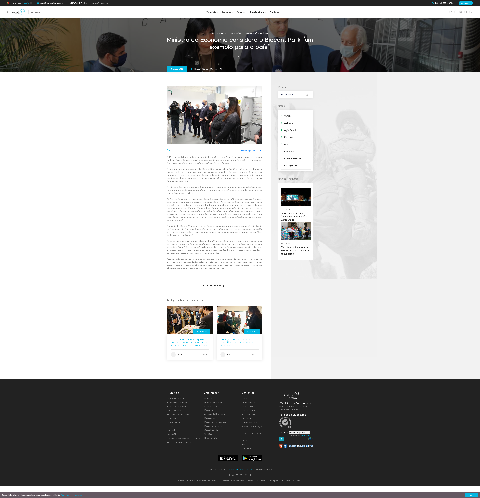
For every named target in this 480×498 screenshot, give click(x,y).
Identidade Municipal (214, 414)
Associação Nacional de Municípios (262, 481)
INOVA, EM (254, 448)
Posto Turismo (255, 406)
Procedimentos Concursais (96, 3)
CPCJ (251, 440)
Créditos (208, 434)
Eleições (170, 426)
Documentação (174, 410)
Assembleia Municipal (178, 402)
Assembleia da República (233, 481)
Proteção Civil (291, 166)
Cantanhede (15, 3)
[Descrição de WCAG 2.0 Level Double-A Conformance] (296, 445)
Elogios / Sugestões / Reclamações (183, 438)
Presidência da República (208, 481)
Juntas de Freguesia (176, 406)
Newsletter (209, 418)
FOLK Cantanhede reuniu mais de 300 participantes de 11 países (295, 251)
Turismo (241, 12)
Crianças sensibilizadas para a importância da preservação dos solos (238, 343)
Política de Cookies (213, 426)
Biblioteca (254, 418)
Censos (170, 434)
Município (211, 12)
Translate (305, 435)
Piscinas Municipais (258, 410)
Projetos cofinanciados (178, 414)
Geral (251, 398)
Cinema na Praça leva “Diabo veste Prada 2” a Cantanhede (294, 217)
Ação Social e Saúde (252, 435)
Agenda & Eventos (213, 402)
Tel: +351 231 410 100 (444, 3)
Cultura (288, 116)
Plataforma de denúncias (179, 442)
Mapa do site (210, 438)
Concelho (226, 12)
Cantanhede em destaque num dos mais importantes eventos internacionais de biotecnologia (189, 343)
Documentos (210, 406)
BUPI (251, 444)
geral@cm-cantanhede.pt (51, 3)
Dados (170, 430)
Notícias (208, 398)
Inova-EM (172, 418)
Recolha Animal (256, 422)
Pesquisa (208, 410)
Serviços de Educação (252, 428)
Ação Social (290, 130)
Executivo (289, 152)
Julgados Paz (255, 414)
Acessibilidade (211, 430)
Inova (286, 145)
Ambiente (289, 123)
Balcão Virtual (257, 12)
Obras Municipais (292, 159)
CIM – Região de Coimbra (292, 481)
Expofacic (289, 137)
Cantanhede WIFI (175, 422)
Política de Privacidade (215, 422)
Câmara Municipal (176, 398)
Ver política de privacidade (71, 495)
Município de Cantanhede (239, 469)
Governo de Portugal (185, 481)
